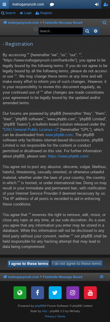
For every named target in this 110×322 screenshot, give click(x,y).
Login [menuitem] (98, 5)
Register (46, 13)
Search (10, 13)
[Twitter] (55, 292)
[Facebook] (37, 292)
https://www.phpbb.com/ (68, 156)
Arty (44, 311)
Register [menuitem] (107, 5)
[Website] (19, 292)
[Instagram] (72, 292)
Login (28, 13)
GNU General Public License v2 (31, 129)
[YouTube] (90, 292)
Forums (53, 5)
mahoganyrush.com (28, 4)
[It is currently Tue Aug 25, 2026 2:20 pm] (36, 29)
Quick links (5, 5)
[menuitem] (104, 23)
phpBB (39, 305)
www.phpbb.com (59, 135)
